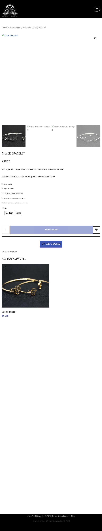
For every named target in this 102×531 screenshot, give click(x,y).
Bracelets (27, 28)
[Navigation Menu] (97, 9)
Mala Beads (15, 28)
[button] (95, 38)
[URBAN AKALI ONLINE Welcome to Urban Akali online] (10, 9)
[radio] (9, 213)
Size (4, 208)
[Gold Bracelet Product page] (25, 286)
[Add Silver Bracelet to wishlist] (96, 230)
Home (4, 28)
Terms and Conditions (42, 521)
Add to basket (51, 229)
